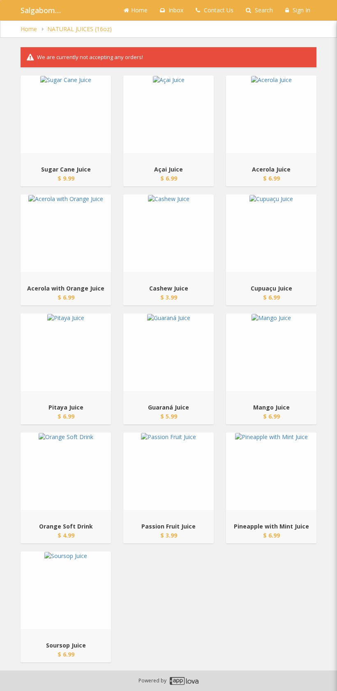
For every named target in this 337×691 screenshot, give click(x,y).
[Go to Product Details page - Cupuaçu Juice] (271, 233)
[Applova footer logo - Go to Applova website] (184, 681)
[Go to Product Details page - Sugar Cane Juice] (66, 114)
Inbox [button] (175, 10)
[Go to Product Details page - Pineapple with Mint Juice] (271, 471)
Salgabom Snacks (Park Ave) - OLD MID (41, 10)
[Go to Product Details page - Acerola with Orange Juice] (66, 233)
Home (139, 10)
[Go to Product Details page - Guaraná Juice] (168, 352)
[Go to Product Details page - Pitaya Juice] (66, 352)
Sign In (300, 10)
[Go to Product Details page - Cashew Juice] (168, 233)
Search (263, 10)
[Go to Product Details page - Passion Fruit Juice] (168, 471)
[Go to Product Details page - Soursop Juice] (66, 590)
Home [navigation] (30, 29)
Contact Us (217, 10)
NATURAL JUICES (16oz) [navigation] (79, 29)
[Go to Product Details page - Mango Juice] (271, 352)
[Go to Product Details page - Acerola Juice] (271, 114)
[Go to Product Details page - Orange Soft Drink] (66, 471)
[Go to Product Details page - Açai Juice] (168, 114)
